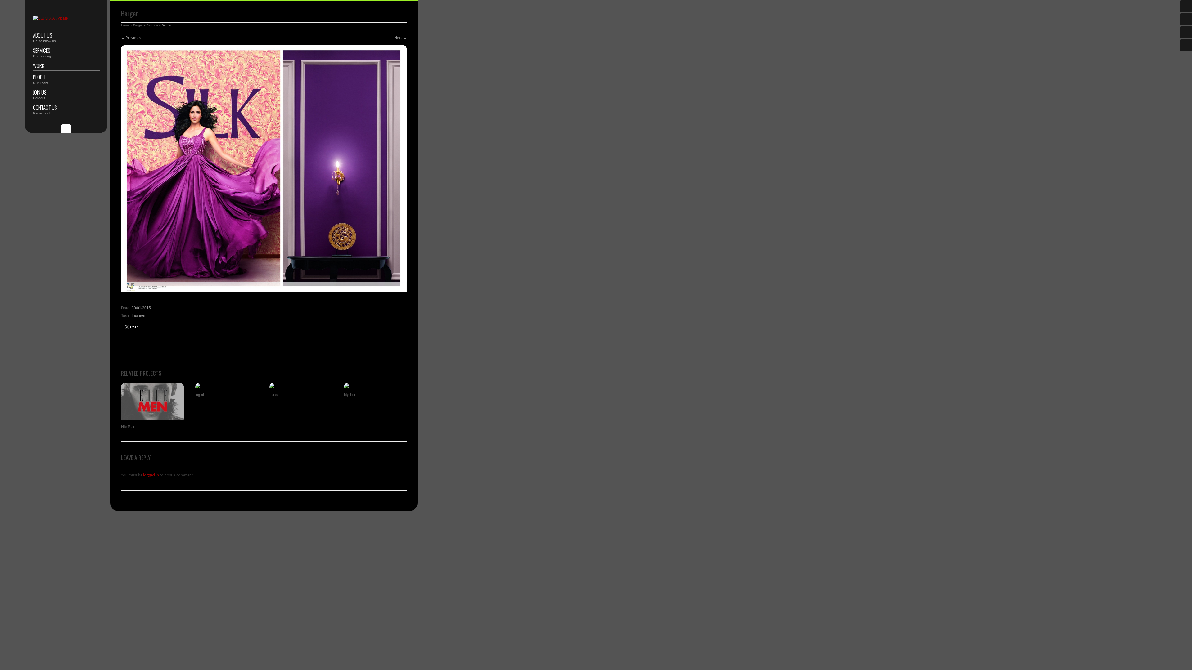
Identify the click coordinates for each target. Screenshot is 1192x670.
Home (125, 25)
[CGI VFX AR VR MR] (50, 18)
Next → (401, 38)
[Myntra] (375, 385)
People (40, 79)
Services (43, 52)
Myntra (349, 394)
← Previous (131, 38)
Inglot (200, 394)
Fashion (152, 25)
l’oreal (274, 394)
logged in (151, 475)
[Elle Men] (152, 401)
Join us (40, 94)
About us (44, 37)
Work (38, 65)
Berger (138, 25)
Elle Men (127, 426)
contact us (45, 109)
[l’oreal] (300, 385)
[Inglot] (226, 385)
